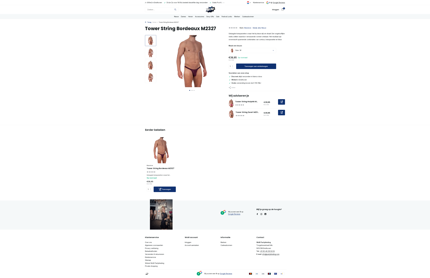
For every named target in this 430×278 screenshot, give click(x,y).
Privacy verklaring (151, 248)
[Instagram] (261, 214)
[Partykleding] (215, 9)
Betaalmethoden (151, 251)
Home (154, 22)
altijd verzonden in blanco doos (246, 76)
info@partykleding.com (270, 254)
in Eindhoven (239, 80)
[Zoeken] (175, 9)
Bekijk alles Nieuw (259, 28)
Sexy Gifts (210, 16)
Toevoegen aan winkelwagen (256, 66)
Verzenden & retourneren (154, 254)
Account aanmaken (192, 245)
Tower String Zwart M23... (247, 112)
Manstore (247, 28)
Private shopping (151, 266)
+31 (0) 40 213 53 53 (267, 251)
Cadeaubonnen (248, 16)
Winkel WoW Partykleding (154, 263)
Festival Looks (227, 16)
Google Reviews (279, 2)
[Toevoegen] (281, 102)
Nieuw (176, 16)
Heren (190, 16)
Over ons (148, 242)
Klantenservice (258, 2)
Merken (237, 16)
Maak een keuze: (235, 46)
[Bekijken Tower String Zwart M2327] (231, 114)
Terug (149, 22)
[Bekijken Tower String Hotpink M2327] (231, 103)
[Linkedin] (265, 214)
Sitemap (148, 260)
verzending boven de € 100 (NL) (246, 83)
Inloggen (188, 242)
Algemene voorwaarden (154, 245)
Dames (183, 16)
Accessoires (199, 16)
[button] (189, 90)
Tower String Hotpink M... (246, 101)
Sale (217, 16)
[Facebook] (257, 214)
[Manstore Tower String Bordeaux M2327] (161, 150)
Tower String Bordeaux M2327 (160, 168)
